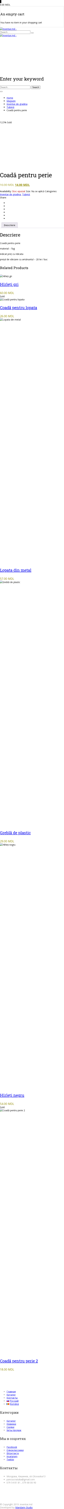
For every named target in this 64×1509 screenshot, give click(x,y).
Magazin (11, 100)
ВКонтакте (13, 1453)
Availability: (5, 191)
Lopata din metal (15, 570)
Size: (28, 191)
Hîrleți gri (9, 284)
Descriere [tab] (9, 225)
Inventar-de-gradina (17, 104)
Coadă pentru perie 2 (19, 1360)
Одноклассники (15, 1450)
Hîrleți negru (12, 1095)
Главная (11, 1391)
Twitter (10, 1459)
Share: (3, 197)
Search (35, 87)
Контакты (12, 1397)
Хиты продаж (14, 1430)
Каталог (11, 1394)
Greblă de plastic (15, 832)
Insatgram (12, 1456)
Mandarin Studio (24, 1507)
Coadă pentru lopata (18, 307)
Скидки (10, 1427)
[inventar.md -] (8, 28)
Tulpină (10, 107)
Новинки (11, 1424)
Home (10, 97)
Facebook (12, 1447)
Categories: (51, 191)
